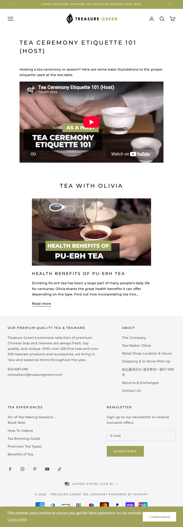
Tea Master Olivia (136, 345)
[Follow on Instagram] (22, 469)
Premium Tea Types (24, 446)
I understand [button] (159, 517)
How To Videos (20, 431)
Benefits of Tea (20, 454)
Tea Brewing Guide (24, 438)
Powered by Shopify (128, 494)
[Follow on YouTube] (47, 469)
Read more (41, 303)
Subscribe (125, 451)
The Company (134, 338)
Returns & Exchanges (140, 383)
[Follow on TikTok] (59, 469)
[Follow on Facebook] (10, 469)
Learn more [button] (17, 519)
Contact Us (131, 390)
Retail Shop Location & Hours (147, 353)
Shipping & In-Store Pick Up (146, 361)
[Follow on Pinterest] (34, 469)
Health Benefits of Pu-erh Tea (78, 273)
